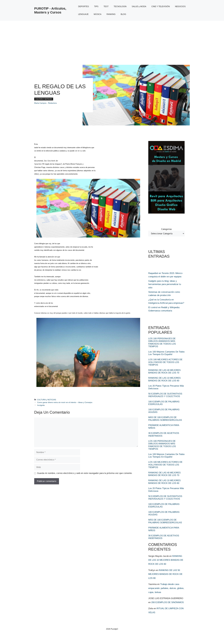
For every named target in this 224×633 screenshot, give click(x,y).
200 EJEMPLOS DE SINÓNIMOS (167, 602)
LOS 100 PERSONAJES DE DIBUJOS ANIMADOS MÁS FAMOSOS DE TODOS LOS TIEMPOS (162, 342)
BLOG (123, 14)
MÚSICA (97, 14)
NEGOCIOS (180, 6)
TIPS (96, 6)
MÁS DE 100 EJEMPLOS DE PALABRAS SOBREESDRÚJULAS (165, 418)
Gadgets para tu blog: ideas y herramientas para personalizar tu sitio (164, 284)
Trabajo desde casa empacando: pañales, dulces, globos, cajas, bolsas (166, 588)
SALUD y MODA (139, 6)
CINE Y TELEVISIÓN (160, 6)
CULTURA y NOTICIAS (44, 99)
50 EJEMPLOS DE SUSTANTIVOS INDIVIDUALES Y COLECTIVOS (165, 395)
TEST (106, 6)
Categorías (166, 229)
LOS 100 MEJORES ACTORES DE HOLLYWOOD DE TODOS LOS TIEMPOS (165, 362)
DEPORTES (83, 6)
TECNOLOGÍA (120, 6)
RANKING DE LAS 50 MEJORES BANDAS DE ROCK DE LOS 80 (165, 574)
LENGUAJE (83, 14)
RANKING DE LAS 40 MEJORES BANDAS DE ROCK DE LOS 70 (164, 371)
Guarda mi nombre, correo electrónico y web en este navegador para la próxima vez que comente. (84, 473)
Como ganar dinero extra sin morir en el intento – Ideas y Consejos (64, 402)
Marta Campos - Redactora (45, 103)
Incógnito (41, 405)
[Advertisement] (112, 40)
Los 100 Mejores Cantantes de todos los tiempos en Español (166, 353)
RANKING (111, 14)
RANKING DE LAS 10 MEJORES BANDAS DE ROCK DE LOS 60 (164, 379)
